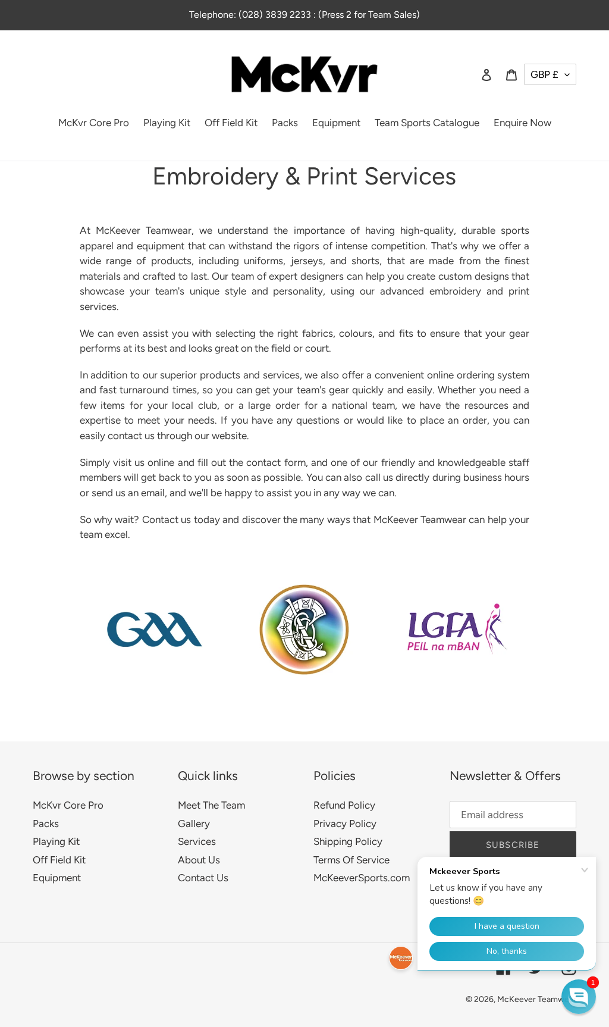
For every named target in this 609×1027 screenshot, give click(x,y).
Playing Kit (56, 841)
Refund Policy (344, 805)
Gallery (194, 823)
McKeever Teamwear (536, 999)
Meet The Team (211, 805)
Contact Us (203, 878)
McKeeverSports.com (361, 878)
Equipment (57, 878)
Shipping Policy (347, 841)
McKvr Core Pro (68, 805)
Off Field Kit (59, 860)
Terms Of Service (351, 860)
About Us (199, 860)
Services (197, 841)
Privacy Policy (344, 823)
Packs (46, 823)
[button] (578, 996)
